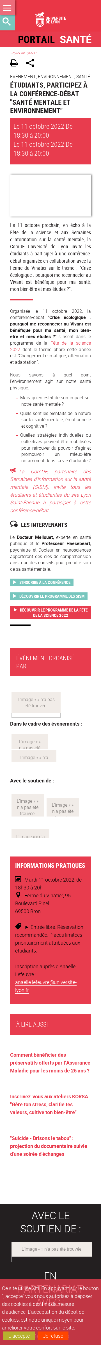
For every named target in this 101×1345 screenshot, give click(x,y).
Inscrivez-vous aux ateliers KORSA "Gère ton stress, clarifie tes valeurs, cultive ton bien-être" (49, 1104)
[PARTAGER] (32, 63)
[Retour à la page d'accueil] (50, 16)
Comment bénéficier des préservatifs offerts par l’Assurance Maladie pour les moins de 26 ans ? (50, 1062)
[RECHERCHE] (7, 22)
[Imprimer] (16, 63)
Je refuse (53, 1335)
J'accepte (19, 1335)
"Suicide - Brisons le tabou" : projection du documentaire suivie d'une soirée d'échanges (48, 1146)
